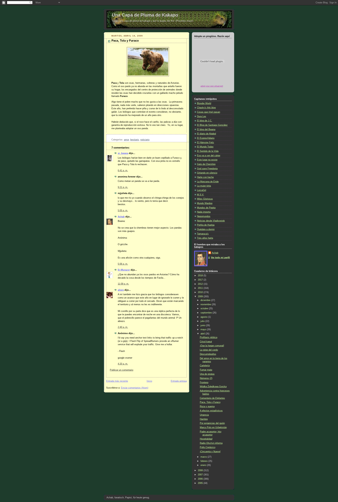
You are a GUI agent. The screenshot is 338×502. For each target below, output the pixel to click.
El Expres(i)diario (205, 138)
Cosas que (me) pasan (208, 112)
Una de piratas (207, 374)
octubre (205, 308)
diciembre (206, 300)
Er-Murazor (124, 270)
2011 (201, 288)
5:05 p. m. (123, 210)
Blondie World (204, 103)
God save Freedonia (207, 168)
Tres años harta (205, 238)
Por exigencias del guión (212, 423)
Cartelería (205, 365)
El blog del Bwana (206, 129)
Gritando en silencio (207, 173)
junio (203, 325)
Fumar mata (206, 370)
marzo (204, 457)
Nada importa (204, 212)
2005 (201, 483)
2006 (201, 479)
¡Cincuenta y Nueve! (210, 451)
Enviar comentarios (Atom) (134, 388)
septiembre (206, 313)
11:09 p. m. (123, 284)
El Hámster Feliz (205, 142)
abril (203, 333)
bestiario (134, 139)
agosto (204, 317)
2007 (201, 474)
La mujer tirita (204, 186)
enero (204, 465)
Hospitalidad (206, 439)
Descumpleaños (208, 354)
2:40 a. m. (123, 327)
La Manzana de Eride (208, 181)
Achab (121, 216)
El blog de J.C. (204, 120)
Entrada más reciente (117, 381)
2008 (201, 470)
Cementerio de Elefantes (212, 398)
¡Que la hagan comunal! (212, 345)
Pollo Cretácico (207, 447)
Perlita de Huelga (205, 225)
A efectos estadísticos (211, 410)
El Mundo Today (205, 147)
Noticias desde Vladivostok (211, 221)
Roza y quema (207, 406)
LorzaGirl (201, 190)
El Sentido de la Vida (207, 151)
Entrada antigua (179, 381)
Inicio (149, 381)
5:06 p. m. (123, 264)
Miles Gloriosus (205, 199)
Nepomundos (203, 216)
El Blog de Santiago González (212, 125)
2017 (201, 280)
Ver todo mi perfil (220, 257)
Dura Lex (201, 116)
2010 (201, 292)
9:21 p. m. (123, 187)
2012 (201, 284)
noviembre (206, 304)
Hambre (204, 419)
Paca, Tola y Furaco (125, 40)
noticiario (144, 139)
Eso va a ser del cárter (208, 155)
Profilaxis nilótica (208, 337)
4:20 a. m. (123, 364)
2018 (201, 275)
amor (126, 139)
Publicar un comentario (121, 370)
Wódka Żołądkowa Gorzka (213, 386)
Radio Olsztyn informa (211, 443)
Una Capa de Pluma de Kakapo (145, 15)
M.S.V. (200, 194)
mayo (204, 329)
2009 (201, 296)
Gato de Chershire (206, 164)
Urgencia (204, 415)
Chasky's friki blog (206, 107)
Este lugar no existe (207, 160)
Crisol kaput (206, 341)
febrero (204, 461)
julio (203, 321)
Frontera (204, 382)
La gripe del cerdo (209, 350)
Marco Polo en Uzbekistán (213, 427)
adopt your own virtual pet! (212, 86)
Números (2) (206, 378)
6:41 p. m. (123, 170)
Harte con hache (205, 177)
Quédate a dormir (206, 229)
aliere (121, 290)
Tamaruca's (203, 234)
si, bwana (123, 153)
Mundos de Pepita (206, 208)
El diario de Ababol (206, 134)
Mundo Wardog (204, 203)
